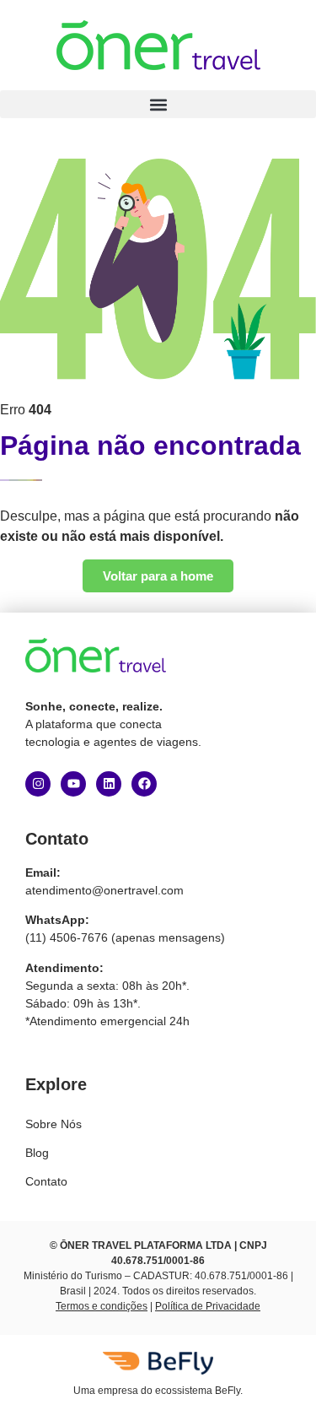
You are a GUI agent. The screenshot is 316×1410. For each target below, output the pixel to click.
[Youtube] (73, 784)
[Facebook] (144, 784)
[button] (158, 104)
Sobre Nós (53, 1124)
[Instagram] (38, 784)
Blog (37, 1152)
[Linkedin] (108, 784)
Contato (46, 1181)
